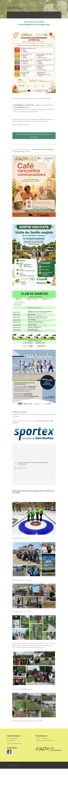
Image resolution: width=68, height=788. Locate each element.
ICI (29, 151)
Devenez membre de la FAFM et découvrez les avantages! (33, 135)
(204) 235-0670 (14, 738)
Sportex (16, 414)
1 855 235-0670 (11, 740)
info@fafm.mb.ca (17, 743)
